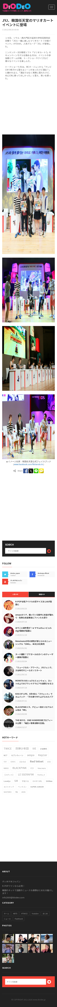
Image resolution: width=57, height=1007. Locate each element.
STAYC (13, 761)
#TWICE (24, 913)
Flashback (19, 918)
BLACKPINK (19, 768)
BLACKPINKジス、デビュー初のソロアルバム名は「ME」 (34, 708)
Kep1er (42, 755)
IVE (34, 748)
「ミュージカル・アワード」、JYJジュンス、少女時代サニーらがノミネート (34, 669)
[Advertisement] (28, 106)
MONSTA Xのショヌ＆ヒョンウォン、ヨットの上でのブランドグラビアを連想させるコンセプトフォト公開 (34, 683)
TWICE (8, 748)
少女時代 (43, 748)
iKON (23, 792)
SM (16, 781)
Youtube (35, 913)
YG (16, 792)
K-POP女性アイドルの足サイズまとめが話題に (33, 603)
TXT (5, 761)
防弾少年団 (22, 748)
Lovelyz (7, 781)
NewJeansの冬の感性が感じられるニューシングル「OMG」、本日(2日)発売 (33, 642)
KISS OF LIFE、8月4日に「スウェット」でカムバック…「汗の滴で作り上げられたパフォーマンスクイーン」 (34, 696)
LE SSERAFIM (26, 774)
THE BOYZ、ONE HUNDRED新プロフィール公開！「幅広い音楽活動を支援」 (34, 721)
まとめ (45, 913)
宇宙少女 (25, 781)
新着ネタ (42, 594)
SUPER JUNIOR (37, 786)
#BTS (15, 913)
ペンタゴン (22, 786)
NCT (5, 755)
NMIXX (6, 768)
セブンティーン (17, 755)
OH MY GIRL (37, 781)
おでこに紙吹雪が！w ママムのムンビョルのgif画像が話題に (33, 629)
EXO (49, 761)
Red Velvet (37, 761)
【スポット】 (9, 774)
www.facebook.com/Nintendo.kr (28, 464)
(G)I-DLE (22, 761)
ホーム (6, 913)
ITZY (32, 768)
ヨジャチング (9, 786)
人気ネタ (15, 594)
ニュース (7, 918)
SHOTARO (8, 792)
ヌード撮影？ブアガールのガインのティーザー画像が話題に (34, 656)
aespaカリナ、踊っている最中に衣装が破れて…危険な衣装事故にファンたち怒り (34, 616)
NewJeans (42, 768)
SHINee (49, 781)
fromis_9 (41, 774)
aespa (30, 755)
